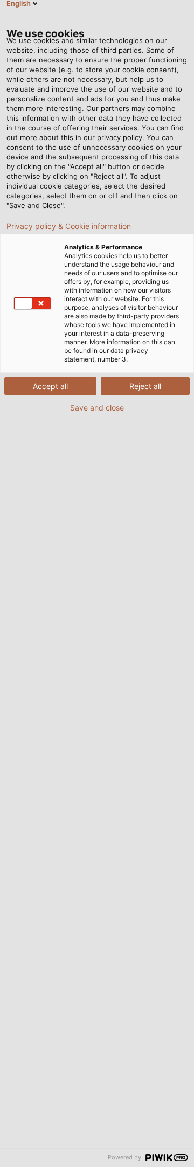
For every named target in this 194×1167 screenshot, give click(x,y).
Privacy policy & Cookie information (68, 226)
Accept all (50, 386)
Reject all (145, 386)
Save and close (97, 408)
